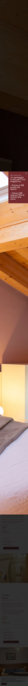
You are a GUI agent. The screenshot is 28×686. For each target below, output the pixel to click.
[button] (26, 173)
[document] (14, 343)
